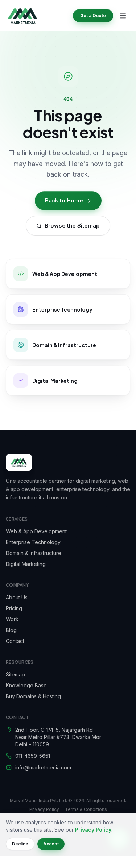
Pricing (14, 608)
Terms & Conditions (86, 809)
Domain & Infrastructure (33, 553)
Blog (11, 630)
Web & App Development (36, 531)
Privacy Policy (44, 809)
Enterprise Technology (33, 542)
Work (12, 619)
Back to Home (64, 200)
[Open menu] (123, 16)
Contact (15, 641)
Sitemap (15, 674)
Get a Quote (93, 15)
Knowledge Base (26, 685)
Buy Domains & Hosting (33, 696)
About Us (17, 597)
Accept (51, 844)
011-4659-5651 (32, 756)
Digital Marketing (26, 564)
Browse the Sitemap (72, 225)
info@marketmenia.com (43, 767)
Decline (20, 844)
